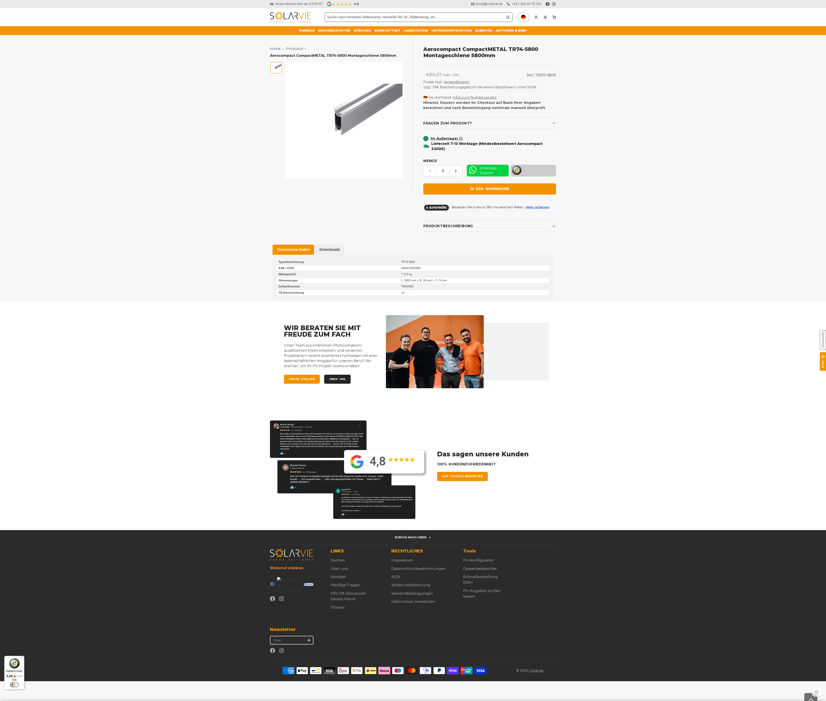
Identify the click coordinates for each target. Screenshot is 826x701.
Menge (430, 161)
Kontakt (338, 576)
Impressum (402, 560)
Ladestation (416, 30)
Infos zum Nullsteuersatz (474, 97)
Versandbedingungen (412, 593)
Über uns (337, 379)
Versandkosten (456, 82)
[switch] (14, 684)
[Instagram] (554, 4)
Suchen (338, 560)
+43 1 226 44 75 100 (526, 4)
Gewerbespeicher (480, 568)
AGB (395, 576)
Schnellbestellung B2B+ (480, 579)
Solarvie (537, 671)
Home (275, 49)
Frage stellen (302, 379)
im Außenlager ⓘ (447, 139)
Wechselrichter (334, 30)
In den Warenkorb (489, 189)
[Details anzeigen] (291, 554)
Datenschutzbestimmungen (418, 568)
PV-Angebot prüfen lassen (482, 593)
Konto (536, 17)
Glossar (338, 607)
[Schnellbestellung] (545, 17)
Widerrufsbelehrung (410, 585)
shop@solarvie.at (489, 4)
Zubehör (483, 30)
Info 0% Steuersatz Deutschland (348, 596)
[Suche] (507, 17)
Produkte (294, 49)
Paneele (307, 30)
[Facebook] (548, 4)
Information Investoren (413, 601)
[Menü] (21, 658)
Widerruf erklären (287, 568)
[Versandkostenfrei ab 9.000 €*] (296, 4)
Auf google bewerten (462, 476)
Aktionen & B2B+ (511, 30)
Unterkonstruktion (451, 30)
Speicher (362, 30)
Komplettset (387, 30)
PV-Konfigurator (478, 560)
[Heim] (290, 17)
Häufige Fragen (346, 585)
